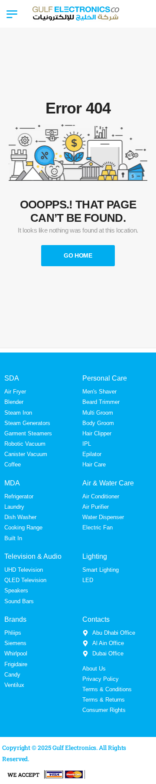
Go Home (78, 255)
